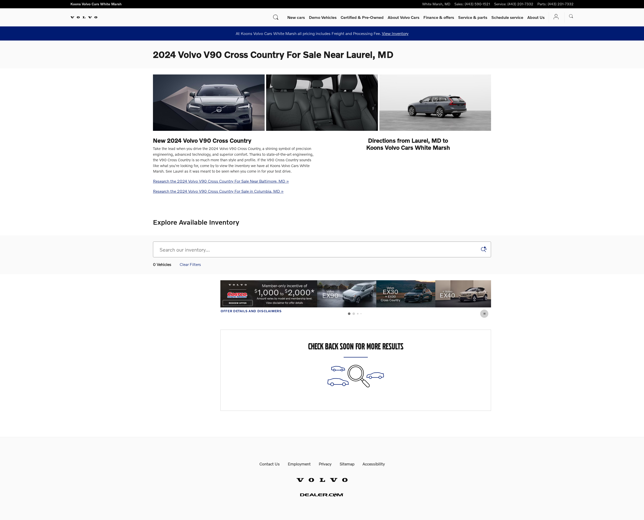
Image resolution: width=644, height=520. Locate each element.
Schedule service (507, 17)
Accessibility (374, 463)
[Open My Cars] (554, 17)
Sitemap (347, 463)
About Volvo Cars (403, 17)
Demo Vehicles (323, 17)
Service (472, 17)
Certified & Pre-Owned (362, 17)
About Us (536, 17)
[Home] (83, 17)
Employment (299, 463)
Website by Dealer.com (322, 494)
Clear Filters (190, 264)
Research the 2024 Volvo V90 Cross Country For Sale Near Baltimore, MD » (221, 181)
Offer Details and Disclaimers (383, 311)
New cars (296, 17)
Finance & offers (438, 17)
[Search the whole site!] (571, 16)
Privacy (325, 463)
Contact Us (269, 463)
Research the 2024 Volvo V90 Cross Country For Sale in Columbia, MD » (218, 191)
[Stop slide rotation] (484, 313)
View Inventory (395, 33)
